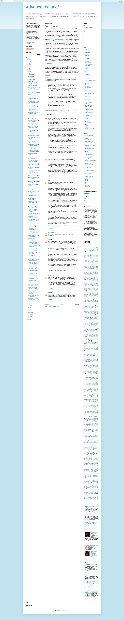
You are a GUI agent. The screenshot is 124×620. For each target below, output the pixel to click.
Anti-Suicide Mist (94, 254)
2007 (28, 316)
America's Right (88, 51)
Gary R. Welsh (51, 157)
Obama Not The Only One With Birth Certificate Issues (34, 232)
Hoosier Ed (87, 72)
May (29, 307)
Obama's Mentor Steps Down (33, 175)
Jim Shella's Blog (88, 89)
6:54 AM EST (50, 271)
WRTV (86, 182)
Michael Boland (86, 411)
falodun (85, 330)
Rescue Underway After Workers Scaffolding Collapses (32, 210)
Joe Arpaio (89, 372)
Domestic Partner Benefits (92, 313)
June (29, 305)
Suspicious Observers (89, 176)
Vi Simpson (90, 492)
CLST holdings (92, 291)
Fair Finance (93, 329)
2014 (28, 63)
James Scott (92, 367)
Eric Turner (90, 325)
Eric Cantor (87, 324)
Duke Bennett (86, 319)
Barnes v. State (95, 260)
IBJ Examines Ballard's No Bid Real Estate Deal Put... (34, 145)
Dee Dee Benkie (94, 308)
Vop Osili (87, 493)
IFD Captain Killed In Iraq (33, 270)
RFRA (91, 452)
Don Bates (85, 314)
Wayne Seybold (87, 497)
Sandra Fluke (89, 463)
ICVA (85, 349)
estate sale (95, 328)
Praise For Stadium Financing (33, 189)
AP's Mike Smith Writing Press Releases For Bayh (34, 195)
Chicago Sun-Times (88, 139)
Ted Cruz (88, 480)
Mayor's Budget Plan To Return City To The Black (34, 240)
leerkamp (89, 389)
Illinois (89, 349)
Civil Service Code (91, 290)
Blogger (67, 610)
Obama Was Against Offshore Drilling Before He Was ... (33, 276)
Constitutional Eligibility (87, 295)
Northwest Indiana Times (89, 170)
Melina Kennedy (92, 408)
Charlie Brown (86, 283)
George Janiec (95, 336)
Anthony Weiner (86, 254)
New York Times (88, 167)
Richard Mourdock (88, 454)
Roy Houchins (88, 459)
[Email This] (63, 110)
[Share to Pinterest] (68, 110)
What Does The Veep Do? (33, 85)
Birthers (85, 268)
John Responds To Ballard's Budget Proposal (33, 236)
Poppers (94, 441)
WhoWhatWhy (87, 130)
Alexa (72, 36)
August (29, 81)
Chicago (85, 284)
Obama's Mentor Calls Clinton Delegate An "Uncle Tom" (34, 127)
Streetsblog (87, 121)
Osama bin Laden (87, 429)
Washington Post (88, 185)
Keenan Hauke (94, 383)
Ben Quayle (89, 263)
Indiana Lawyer (88, 157)
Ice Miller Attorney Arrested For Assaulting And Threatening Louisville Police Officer (93, 554)
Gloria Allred (86, 339)
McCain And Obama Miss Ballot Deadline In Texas (34, 113)
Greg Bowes (94, 341)
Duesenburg (91, 318)
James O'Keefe (87, 366)
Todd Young (95, 486)
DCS (96, 307)
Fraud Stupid (87, 65)
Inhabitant (96, 360)
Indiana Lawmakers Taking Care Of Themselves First (33, 205)
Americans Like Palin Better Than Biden (33, 83)
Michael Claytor (94, 411)
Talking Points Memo (89, 122)
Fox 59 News (87, 150)
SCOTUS (86, 118)
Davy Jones (90, 307)
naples (85, 420)
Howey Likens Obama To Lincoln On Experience (33, 105)
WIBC (91, 498)
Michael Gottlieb (86, 412)
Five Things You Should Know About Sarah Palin (34, 90)
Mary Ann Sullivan (92, 406)
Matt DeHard (92, 407)
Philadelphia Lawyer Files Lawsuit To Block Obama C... (34, 151)
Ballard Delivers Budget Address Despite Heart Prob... (33, 223)
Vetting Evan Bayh (31, 238)
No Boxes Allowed (88, 102)
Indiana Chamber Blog (89, 78)
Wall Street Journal (87, 496)
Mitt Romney (95, 418)
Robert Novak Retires (32, 280)
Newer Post (47, 304)
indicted (85, 360)
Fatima (88, 330)
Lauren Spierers (94, 388)
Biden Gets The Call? (32, 147)
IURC (88, 361)
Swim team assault (95, 476)
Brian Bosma (86, 272)
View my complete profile (88, 27)
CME (97, 291)
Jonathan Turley (88, 90)
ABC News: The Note (89, 135)
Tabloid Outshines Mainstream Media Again (34, 253)
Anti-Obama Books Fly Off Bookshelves (33, 266)
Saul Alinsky (95, 463)
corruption (89, 296)
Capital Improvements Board (88, 277)
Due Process (94, 317)
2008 (28, 73)
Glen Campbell (94, 337)
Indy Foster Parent (88, 83)
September (30, 79)
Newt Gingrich (89, 424)
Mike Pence (92, 414)
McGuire (97, 407)
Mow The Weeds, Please (33, 118)
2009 (28, 71)
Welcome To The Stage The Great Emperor (33, 107)
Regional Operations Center (90, 449)
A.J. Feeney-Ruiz (87, 247)
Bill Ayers (94, 266)
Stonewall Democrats (87, 474)
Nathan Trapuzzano (90, 420)
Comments (87, 201)
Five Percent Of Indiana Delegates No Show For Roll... (33, 116)
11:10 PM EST (51, 235)
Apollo (92, 255)
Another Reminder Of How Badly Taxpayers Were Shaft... (33, 130)
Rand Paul (89, 446)
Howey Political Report (89, 154)
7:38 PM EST (50, 176)
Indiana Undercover (93, 356)
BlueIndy (89, 268)
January (29, 314)
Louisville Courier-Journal (90, 166)
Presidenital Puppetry (89, 109)
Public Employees (91, 443)
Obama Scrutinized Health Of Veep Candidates (33, 121)
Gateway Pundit (88, 67)
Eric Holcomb (93, 324)
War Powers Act (94, 496)
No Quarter (87, 103)
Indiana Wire (87, 158)
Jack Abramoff (93, 361)
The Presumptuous (31, 158)
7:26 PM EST (50, 154)
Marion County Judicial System (91, 400)
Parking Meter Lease (87, 431)
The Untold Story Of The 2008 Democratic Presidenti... (33, 133)
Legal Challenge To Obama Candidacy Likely (33, 296)
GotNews (86, 68)
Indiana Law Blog (48, 46)
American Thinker (88, 53)
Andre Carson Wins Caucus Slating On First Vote (94, 533)
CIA (94, 285)
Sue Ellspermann (95, 474)
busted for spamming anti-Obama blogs (57, 79)
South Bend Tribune (88, 174)
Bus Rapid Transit (92, 275)
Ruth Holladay (87, 116)
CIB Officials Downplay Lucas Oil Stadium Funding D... (33, 249)
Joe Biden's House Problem (33, 140)
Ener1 (90, 323)
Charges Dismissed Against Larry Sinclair (33, 96)
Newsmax (86, 169)
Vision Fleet (96, 492)
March (29, 310)
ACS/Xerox (88, 249)
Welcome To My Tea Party (90, 128)
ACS (97, 247)
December (30, 74)
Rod (94, 457)
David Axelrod (89, 302)
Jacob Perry (50, 117)
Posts (86, 198)
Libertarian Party (86, 390)
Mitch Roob (89, 418)
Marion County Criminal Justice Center (91, 398)
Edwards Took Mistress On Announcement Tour (33, 226)
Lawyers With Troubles (89, 94)
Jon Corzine (96, 378)
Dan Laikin (96, 299)
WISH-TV (86, 180)
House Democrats (87, 348)
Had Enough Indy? (88, 70)
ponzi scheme (87, 441)
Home (62, 304)
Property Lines (87, 111)
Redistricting (94, 448)
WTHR (86, 183)
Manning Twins (91, 395)
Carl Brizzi (92, 278)
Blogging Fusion (88, 56)
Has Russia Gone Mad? (32, 196)
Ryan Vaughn (92, 462)
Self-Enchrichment (93, 468)
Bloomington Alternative (89, 136)
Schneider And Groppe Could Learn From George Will (33, 243)
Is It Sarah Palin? (31, 94)
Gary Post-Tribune (88, 152)
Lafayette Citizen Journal (89, 93)
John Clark (93, 376)
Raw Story (87, 114)
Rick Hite (95, 454)
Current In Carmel (88, 142)
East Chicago (96, 320)
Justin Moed (92, 382)
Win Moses (87, 499)
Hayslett (93, 344)
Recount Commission (89, 447)
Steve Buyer (86, 471)
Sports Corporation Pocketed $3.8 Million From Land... (33, 220)
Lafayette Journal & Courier (90, 164)
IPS (85, 361)
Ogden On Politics (88, 106)
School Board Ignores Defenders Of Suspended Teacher (91, 543)
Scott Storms (95, 465)
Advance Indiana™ (44, 7)
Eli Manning (86, 323)
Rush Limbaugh (91, 460)
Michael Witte (94, 412)
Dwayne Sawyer (93, 319)
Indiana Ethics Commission (89, 350)
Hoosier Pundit (87, 74)
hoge (96, 347)
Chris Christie (96, 284)
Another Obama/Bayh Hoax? (33, 148)
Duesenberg (86, 318)
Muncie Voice (87, 99)
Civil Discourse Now (88, 59)
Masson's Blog (87, 96)
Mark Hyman (86, 401)
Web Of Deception (31, 278)
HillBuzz (86, 71)
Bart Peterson (94, 261)
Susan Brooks (94, 475)
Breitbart (86, 138)
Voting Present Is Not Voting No (34, 163)
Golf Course (91, 339)
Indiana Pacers (91, 353)
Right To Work (89, 457)
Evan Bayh (86, 329)
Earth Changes (89, 320)
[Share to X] (66, 110)
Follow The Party (31, 124)
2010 (28, 69)
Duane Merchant (86, 317)
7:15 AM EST (50, 288)
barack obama (87, 260)
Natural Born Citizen (93, 421)
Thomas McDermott (94, 481)
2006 (28, 317)
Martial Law (95, 405)
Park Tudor (94, 430)
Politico (86, 171)
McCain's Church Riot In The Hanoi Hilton (33, 199)
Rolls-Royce (91, 458)
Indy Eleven (90, 360)
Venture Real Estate (87, 491)
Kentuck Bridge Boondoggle (88, 384)
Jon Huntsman (87, 379)
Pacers (93, 429)
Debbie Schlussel (88, 62)
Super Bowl (87, 475)
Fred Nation (90, 335)
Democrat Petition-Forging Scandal (91, 310)
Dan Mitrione (87, 300)
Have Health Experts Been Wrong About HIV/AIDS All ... (34, 285)
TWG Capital (93, 488)
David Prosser (92, 306)
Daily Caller (87, 61)
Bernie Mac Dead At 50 (32, 250)
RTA (93, 459)
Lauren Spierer (87, 388)
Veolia (86, 492)
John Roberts (90, 378)
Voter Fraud (86, 494)
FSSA (86, 336)
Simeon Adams (94, 469)
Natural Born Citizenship (90, 423)
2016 (28, 59)
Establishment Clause (87, 328)
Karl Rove (89, 383)
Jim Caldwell (86, 371)
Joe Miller (93, 373)
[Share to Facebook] (67, 110)
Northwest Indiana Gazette (90, 105)
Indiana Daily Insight (89, 155)
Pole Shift (85, 440)
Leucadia (94, 389)
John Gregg (91, 377)
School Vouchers (86, 464)
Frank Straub (95, 334)
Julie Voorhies (86, 382)
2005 (28, 319)
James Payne (94, 366)
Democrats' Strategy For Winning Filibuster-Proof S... (34, 188)
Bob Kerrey (95, 268)
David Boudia (96, 302)
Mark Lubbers (95, 401)
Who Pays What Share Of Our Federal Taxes (33, 178)
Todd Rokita (90, 486)
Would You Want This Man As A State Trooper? (34, 88)
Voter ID (90, 494)
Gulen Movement (92, 343)
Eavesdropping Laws (88, 322)
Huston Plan (93, 348)
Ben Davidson (92, 262)
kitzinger (92, 385)
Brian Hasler (92, 272)
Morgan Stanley (88, 419)
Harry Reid (89, 344)
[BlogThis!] (64, 110)
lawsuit (85, 389)
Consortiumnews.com (89, 141)
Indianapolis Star (88, 163)
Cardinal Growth (86, 278)
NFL (94, 424)
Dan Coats (91, 299)
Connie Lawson (94, 294)
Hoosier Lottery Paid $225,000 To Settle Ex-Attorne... (34, 288)
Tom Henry (93, 487)
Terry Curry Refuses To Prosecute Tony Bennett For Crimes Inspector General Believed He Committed (91, 591)
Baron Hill (87, 261)
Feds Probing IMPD (32, 123)
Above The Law (88, 49)
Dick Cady (93, 312)
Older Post (77, 304)
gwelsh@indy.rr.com (30, 42)
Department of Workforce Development (91, 311)
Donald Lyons (91, 314)
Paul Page (90, 434)
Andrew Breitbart (90, 251)
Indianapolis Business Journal (90, 160)
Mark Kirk (90, 401)
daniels (85, 302)
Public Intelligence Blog (89, 112)
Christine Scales (88, 285)
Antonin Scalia (86, 255)
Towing (88, 488)
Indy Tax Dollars (88, 87)
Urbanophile (87, 127)
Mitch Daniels (93, 416)
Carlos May (91, 279)
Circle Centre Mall (92, 288)
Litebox (94, 391)
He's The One (30, 179)
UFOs (97, 488)
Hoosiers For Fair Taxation (90, 75)
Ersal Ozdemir (92, 326)
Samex (85, 463)
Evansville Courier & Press (90, 145)
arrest (92, 257)
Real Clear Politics (88, 173)
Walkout (95, 494)
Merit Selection (94, 410)
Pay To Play (92, 435)
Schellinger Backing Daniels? (33, 213)
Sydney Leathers (88, 477)
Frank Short (90, 334)
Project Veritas (91, 442)
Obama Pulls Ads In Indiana (33, 135)
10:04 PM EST (51, 228)
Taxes (84, 480)
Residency (86, 452)
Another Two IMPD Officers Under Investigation (33, 161)
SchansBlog (87, 119)
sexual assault (86, 469)
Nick (49, 180)
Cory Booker (95, 296)
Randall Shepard (95, 446)
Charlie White (93, 283)
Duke (96, 318)
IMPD (97, 349)
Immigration (93, 349)
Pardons (88, 430)
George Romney (87, 337)
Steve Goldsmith (92, 471)
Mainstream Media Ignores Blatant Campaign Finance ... (34, 207)
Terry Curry (94, 480)
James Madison (95, 365)
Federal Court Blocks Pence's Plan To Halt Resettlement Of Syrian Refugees (91, 523)
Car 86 (96, 277)
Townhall (86, 125)
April (29, 309)
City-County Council (92, 289)
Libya (96, 390)
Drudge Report (87, 144)
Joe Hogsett (86, 373)
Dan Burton (86, 299)
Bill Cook (89, 267)
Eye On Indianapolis (88, 64)
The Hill (86, 179)
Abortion (93, 247)
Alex (49, 239)
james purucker (86, 367)
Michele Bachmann (87, 413)
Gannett (90, 336)
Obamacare (91, 425)
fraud (86, 335)
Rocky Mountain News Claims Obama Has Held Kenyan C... (34, 246)
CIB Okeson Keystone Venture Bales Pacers (91, 287)
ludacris (90, 394)
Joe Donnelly (94, 372)
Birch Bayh (95, 267)
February (30, 312)
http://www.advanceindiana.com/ (51, 38)
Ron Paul (96, 458)
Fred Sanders (96, 335)
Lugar (94, 394)
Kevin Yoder (96, 384)
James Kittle (89, 365)
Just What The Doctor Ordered (34, 92)
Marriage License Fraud (88, 405)
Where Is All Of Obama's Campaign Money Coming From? (33, 273)
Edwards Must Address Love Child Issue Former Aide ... (33, 263)
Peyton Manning (87, 438)
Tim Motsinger (91, 485)
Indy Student (87, 86)
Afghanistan (94, 249)
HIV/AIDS (92, 347)
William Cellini (96, 498)
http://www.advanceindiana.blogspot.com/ (59, 39)
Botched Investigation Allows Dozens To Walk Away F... (33, 102)
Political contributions (93, 440)
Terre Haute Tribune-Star (89, 177)
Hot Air (86, 77)
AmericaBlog (87, 52)
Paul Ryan (95, 434)
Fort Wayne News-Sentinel (90, 148)
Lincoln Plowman (87, 391)
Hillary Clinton (86, 347)
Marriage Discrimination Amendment (90, 404)
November (30, 76)
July (29, 304)
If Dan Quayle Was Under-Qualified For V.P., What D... (34, 291)
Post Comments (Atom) (54, 306)
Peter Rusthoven (94, 437)
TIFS (93, 482)
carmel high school (93, 280)
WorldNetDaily (87, 186)
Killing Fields (87, 385)
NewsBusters (87, 100)
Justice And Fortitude (89, 92)
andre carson (95, 250)
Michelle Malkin (88, 97)
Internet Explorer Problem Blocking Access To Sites (33, 299)
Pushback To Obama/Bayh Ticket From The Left (33, 217)
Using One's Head (31, 255)
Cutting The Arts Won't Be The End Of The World (33, 293)
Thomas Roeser (88, 482)
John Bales (86, 376)
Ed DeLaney (95, 322)
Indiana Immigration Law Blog (90, 80)
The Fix (86, 124)
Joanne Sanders (92, 371)
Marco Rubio (94, 396)
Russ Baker (87, 115)
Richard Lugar (91, 453)
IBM (97, 348)
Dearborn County (86, 308)
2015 (28, 61)
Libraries (92, 390)
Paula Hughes (86, 435)
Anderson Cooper (87, 250)
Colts (96, 293)
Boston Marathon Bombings (92, 269)
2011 (28, 68)
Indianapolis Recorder (89, 161)
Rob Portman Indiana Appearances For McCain (33, 229)
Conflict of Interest (87, 294)
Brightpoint (90, 273)
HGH (95, 345)
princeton (85, 442)
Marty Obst (85, 406)
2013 (28, 64)
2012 (28, 66)
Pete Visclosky (86, 437)
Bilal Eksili (89, 266)
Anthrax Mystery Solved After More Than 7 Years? (33, 301)
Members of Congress (87, 410)
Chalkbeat (87, 58)
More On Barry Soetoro (32, 214)
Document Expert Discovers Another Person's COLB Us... (34, 282)
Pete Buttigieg (94, 436)
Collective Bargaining (89, 293)
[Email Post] (61, 110)
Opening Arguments (88, 108)
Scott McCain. (89, 465)
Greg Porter (85, 342)
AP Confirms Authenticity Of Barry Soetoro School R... (33, 202)
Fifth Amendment (91, 331)
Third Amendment (86, 481)
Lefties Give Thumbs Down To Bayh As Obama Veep (34, 268)
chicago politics (90, 284)
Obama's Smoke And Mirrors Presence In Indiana (33, 260)
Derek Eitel (87, 312)
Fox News (86, 151)
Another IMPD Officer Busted (33, 233)
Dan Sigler (93, 300)
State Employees (86, 470)
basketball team (86, 262)
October (29, 77)
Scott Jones (93, 464)
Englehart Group (95, 323)
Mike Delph (94, 413)
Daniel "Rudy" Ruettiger (92, 301)
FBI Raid (92, 330)
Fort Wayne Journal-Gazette (90, 147)
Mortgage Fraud (94, 419)
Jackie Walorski (91, 362)
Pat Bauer (95, 431)
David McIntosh (91, 305)
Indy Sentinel (87, 84)
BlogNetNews (87, 55)
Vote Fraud (93, 493)
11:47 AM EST (50, 299)
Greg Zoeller (91, 342)
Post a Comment (50, 301)
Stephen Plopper (94, 470)
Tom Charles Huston (87, 487)
